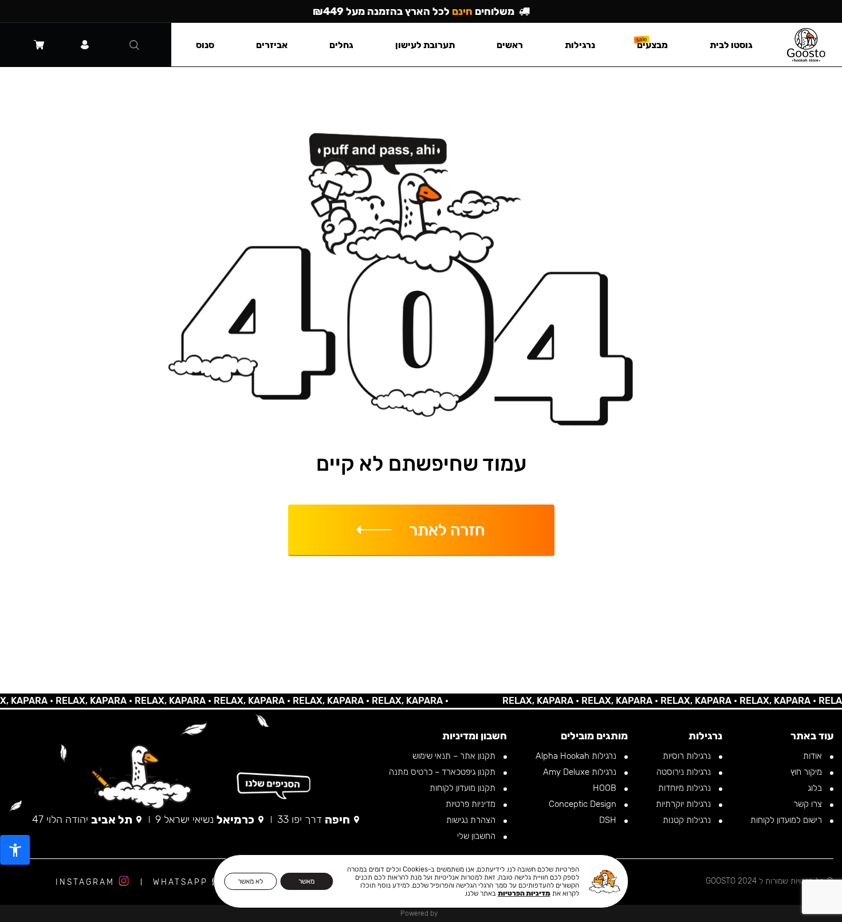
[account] (84, 44)
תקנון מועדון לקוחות (464, 788)
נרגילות (580, 45)
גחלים (341, 45)
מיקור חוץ (807, 772)
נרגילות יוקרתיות (684, 804)
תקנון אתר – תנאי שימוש (455, 756)
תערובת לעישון (425, 45)
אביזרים (272, 45)
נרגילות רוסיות (688, 756)
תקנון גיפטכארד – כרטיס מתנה (443, 772)
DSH (609, 820)
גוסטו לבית (731, 45)
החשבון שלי (477, 836)
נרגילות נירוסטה (684, 772)
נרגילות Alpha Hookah (577, 756)
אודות (813, 756)
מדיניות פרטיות (472, 804)
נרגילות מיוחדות (685, 788)
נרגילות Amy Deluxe (581, 772)
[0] (39, 45)
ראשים (510, 45)
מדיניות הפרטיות (524, 893)
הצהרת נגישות (472, 820)
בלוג (816, 788)
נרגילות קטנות (688, 820)
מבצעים (652, 45)
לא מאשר (250, 881)
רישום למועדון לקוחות (787, 820)
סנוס (205, 45)
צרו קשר (808, 804)
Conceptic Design (584, 804)
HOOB (606, 788)
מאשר (306, 881)
